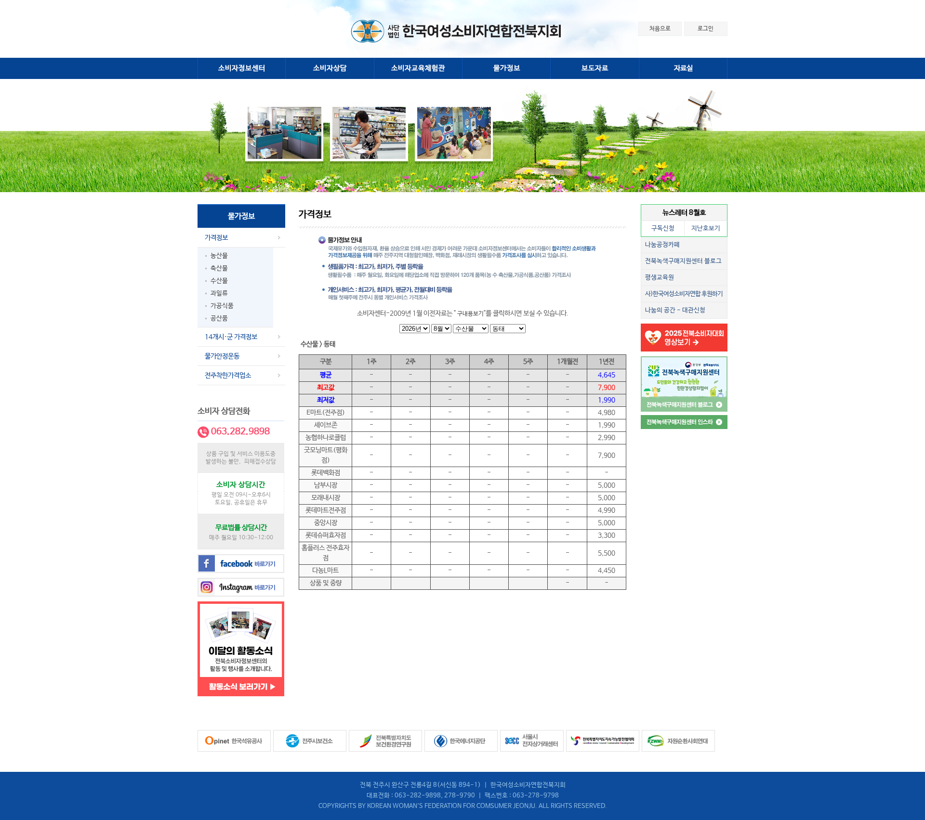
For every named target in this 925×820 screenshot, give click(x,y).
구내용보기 (470, 314)
